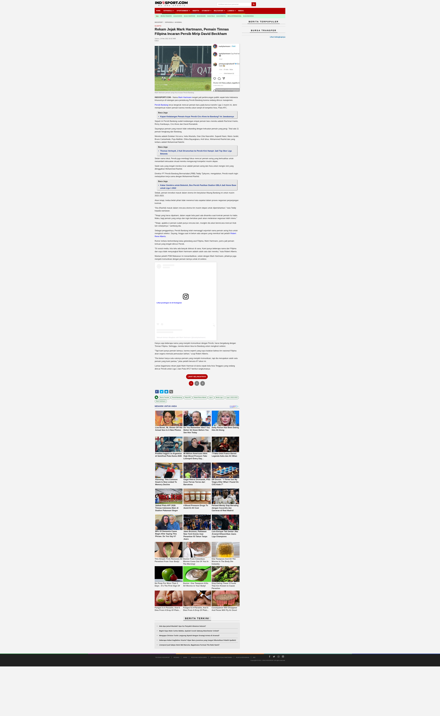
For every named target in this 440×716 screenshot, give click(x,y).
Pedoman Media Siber (199, 657)
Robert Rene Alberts (200, 397)
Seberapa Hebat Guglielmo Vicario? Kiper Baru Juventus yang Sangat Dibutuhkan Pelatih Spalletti (197, 640)
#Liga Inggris (201, 16)
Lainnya (231, 11)
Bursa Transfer (164, 397)
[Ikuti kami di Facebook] (269, 657)
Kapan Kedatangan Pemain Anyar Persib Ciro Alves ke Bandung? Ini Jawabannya (197, 116)
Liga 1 (211, 397)
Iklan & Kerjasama (242, 657)
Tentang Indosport (162, 657)
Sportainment (182, 11)
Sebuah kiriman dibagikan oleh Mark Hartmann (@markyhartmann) (181, 337)
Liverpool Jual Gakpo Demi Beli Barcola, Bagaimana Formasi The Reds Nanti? (189, 645)
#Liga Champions (189, 16)
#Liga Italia (211, 16)
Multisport (218, 11)
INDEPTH (195, 11)
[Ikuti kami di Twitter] (274, 657)
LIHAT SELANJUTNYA (197, 377)
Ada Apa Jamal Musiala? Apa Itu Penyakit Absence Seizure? (182, 626)
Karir (185, 657)
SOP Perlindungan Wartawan (221, 657)
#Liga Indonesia (248, 16)
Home (158, 11)
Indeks (241, 11)
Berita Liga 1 (220, 397)
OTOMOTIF (206, 11)
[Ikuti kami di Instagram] (278, 657)
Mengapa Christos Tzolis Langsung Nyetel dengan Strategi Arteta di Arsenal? (189, 635)
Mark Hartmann (185, 97)
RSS (254, 657)
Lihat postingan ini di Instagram (169, 303)
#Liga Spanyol (221, 16)
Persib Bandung (161, 105)
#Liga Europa (177, 16)
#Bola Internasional (234, 16)
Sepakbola (167, 11)
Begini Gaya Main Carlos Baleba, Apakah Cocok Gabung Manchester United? (189, 631)
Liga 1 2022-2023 (232, 397)
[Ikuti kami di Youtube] (283, 657)
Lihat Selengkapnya (277, 37)
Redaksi (176, 657)
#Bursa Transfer (166, 16)
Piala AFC (188, 397)
